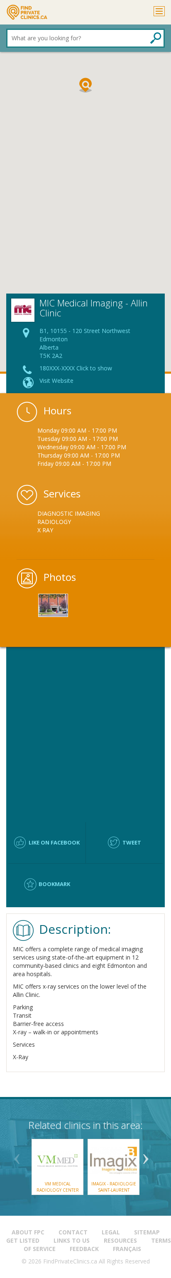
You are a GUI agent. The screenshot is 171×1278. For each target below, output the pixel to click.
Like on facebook (54, 842)
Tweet (131, 842)
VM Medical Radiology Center (58, 1186)
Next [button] (146, 1155)
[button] (85, 85)
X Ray (45, 530)
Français (127, 1249)
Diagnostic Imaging (68, 513)
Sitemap (147, 1232)
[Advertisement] (85, 203)
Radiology (54, 522)
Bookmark (54, 884)
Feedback (84, 1249)
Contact (73, 1232)
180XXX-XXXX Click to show (75, 368)
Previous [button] (17, 1155)
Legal (111, 1232)
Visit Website (56, 380)
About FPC (28, 1232)
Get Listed (22, 1240)
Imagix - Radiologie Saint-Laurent (113, 1186)
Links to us (72, 1240)
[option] (85, 521)
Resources (120, 1240)
